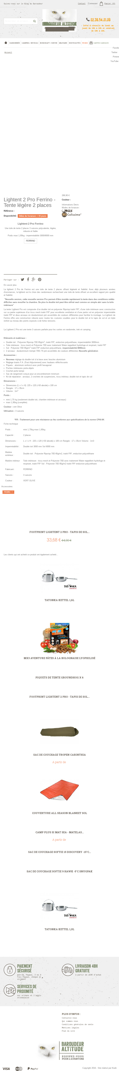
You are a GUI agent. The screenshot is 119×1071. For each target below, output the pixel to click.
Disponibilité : (10, 216)
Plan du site (68, 1031)
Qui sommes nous (70, 1021)
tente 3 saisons (34, 329)
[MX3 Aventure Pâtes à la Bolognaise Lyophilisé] (59, 635)
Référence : (9, 211)
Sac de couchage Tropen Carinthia (59, 754)
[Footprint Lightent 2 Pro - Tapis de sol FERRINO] (59, 509)
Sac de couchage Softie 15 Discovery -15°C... (59, 852)
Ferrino (27, 289)
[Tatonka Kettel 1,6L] (59, 577)
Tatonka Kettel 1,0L (59, 929)
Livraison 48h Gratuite (86, 970)
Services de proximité (29, 991)
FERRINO (30, 241)
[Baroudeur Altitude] (59, 20)
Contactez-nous (69, 1018)
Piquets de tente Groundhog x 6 (59, 677)
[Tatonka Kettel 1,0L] (59, 906)
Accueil (8, 52)
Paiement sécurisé (29, 972)
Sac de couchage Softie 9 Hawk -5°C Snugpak (60, 871)
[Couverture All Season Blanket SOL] (59, 790)
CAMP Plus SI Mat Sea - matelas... (59, 832)
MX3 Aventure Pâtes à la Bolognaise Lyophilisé (59, 658)
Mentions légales (70, 1028)
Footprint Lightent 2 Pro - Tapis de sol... (59, 532)
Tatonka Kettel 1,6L (59, 600)
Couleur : (66, 200)
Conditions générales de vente (77, 1025)
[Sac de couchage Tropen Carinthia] (59, 731)
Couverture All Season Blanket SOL (59, 813)
